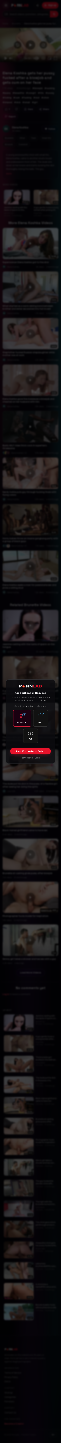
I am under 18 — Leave (30, 757)
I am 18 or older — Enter (30, 751)
